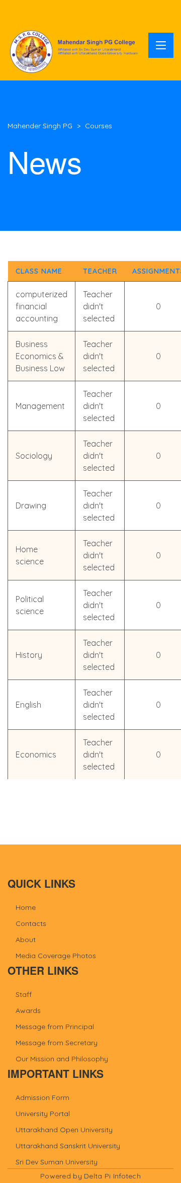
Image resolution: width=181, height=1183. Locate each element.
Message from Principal (55, 1026)
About (26, 939)
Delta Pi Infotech (112, 1175)
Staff (24, 994)
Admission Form (42, 1097)
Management (40, 406)
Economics (36, 754)
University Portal (43, 1113)
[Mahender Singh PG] (75, 51)
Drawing (31, 505)
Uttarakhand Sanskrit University (68, 1145)
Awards (28, 1010)
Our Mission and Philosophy (62, 1058)
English (28, 705)
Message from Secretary (57, 1042)
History (29, 655)
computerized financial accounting (41, 306)
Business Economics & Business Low (40, 356)
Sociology (34, 456)
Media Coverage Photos (56, 955)
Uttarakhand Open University (64, 1129)
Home (26, 907)
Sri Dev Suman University (57, 1161)
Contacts (31, 923)
